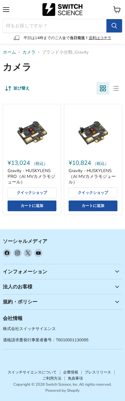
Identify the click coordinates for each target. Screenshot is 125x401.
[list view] (115, 88)
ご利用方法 (51, 378)
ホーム (9, 52)
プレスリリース (98, 372)
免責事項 (75, 378)
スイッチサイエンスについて (32, 372)
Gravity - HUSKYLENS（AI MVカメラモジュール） (92, 176)
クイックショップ (32, 192)
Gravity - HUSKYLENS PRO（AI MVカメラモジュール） (31, 176)
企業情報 (70, 372)
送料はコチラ (100, 38)
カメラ (28, 52)
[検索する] (114, 25)
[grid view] (103, 88)
